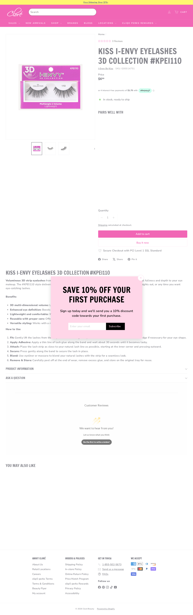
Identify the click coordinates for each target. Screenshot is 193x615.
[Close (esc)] (141, 278)
